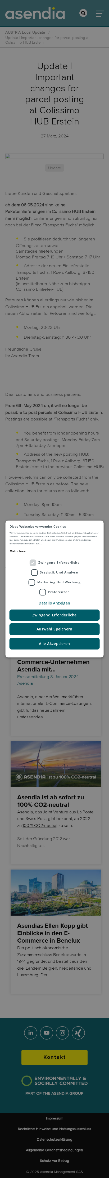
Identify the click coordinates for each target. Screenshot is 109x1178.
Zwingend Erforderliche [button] (54, 614)
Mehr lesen (19, 551)
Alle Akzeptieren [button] (54, 643)
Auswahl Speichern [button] (54, 628)
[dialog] (55, 589)
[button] (55, 603)
